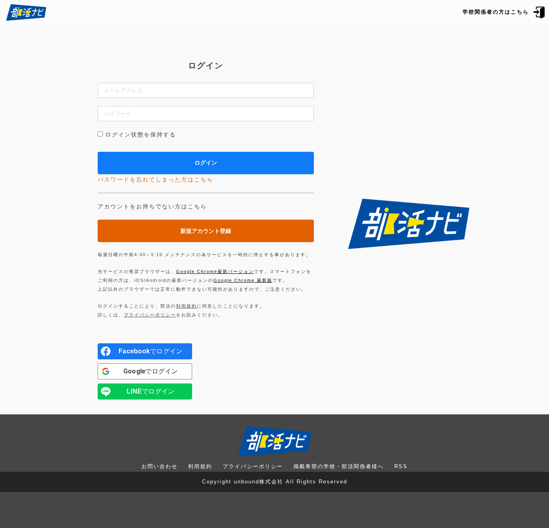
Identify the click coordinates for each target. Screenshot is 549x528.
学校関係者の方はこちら (496, 12)
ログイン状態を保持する (140, 134)
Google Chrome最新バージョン (215, 271)
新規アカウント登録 (205, 231)
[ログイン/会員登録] (539, 12)
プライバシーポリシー (150, 314)
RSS (401, 466)
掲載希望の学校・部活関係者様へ (338, 466)
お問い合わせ (159, 466)
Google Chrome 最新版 (242, 280)
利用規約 (186, 306)
